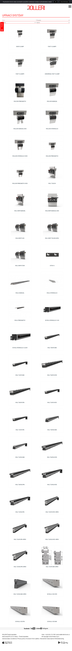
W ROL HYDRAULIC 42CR (19, 347)
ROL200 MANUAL (52, 101)
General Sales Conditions (9, 638)
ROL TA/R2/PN (20, 512)
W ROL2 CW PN (20, 621)
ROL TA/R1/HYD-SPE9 (52, 512)
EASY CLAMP (20, 46)
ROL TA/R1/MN (20, 375)
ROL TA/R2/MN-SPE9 (20, 594)
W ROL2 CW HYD (52, 594)
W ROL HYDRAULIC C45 (52, 320)
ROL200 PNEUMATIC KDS (19, 183)
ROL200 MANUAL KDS (20, 128)
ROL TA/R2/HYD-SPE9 (52, 539)
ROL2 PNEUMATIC (20, 320)
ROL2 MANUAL (20, 293)
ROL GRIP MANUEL (19, 211)
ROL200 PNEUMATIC (52, 156)
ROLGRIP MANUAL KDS (52, 211)
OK (55, 2)
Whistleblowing (59, 638)
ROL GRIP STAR (20, 265)
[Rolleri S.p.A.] (36, 7)
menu (2, 25)
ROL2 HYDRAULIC (52, 293)
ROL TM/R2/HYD (52, 457)
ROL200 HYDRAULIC (52, 128)
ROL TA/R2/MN (19, 457)
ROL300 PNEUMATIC (20, 101)
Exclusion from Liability (32, 638)
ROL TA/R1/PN (20, 430)
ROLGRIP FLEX (20, 238)
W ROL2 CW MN (52, 621)
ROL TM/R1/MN (52, 347)
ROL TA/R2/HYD (52, 484)
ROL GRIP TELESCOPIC (52, 238)
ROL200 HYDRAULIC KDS (19, 156)
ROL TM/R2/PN (19, 484)
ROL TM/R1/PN (20, 402)
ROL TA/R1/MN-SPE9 (52, 566)
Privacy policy (22, 638)
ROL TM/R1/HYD (52, 375)
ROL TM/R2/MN (52, 430)
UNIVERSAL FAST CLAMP (52, 74)
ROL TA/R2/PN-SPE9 (20, 566)
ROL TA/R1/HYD (52, 402)
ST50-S (52, 265)
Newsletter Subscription (47, 638)
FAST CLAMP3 (20, 74)
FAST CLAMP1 (52, 46)
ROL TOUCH (52, 183)
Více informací (64, 2)
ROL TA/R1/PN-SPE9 (20, 539)
